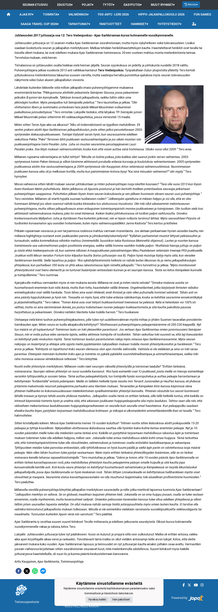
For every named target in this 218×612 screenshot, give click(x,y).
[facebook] (18, 571)
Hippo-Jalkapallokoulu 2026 (161, 14)
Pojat (87, 4)
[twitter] (27, 571)
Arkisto (193, 4)
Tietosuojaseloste (26, 602)
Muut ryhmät (163, 4)
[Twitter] (188, 585)
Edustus (65, 4)
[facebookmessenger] (43, 571)
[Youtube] (194, 585)
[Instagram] (201, 585)
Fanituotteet (110, 24)
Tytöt (108, 4)
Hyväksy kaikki (97, 599)
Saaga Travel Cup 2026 (40, 24)
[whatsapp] (35, 571)
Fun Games (202, 14)
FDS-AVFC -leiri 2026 (113, 14)
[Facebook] (182, 585)
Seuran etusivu (35, 4)
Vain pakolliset (121, 599)
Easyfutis (133, 4)
